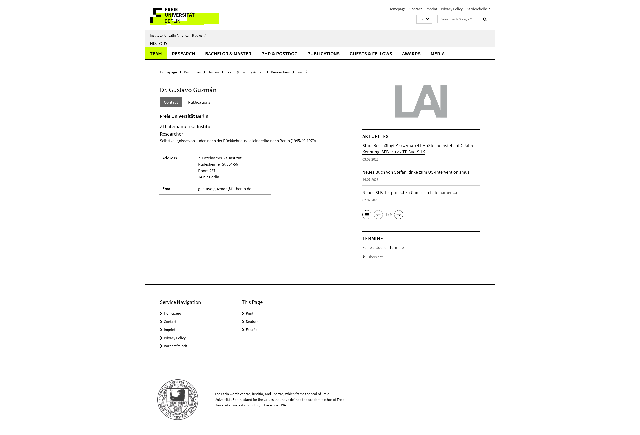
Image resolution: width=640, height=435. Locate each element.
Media (438, 53)
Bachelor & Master (228, 53)
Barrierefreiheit (478, 8)
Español (252, 329)
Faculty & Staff (253, 72)
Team (156, 53)
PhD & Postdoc (280, 53)
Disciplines (192, 72)
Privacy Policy (452, 8)
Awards (411, 53)
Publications (324, 53)
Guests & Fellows (371, 53)
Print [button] (250, 313)
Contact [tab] (171, 102)
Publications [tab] (199, 102)
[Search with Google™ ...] (485, 19)
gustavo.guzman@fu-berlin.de (224, 188)
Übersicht (375, 256)
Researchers (280, 72)
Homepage (397, 8)
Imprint (431, 8)
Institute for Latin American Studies (178, 35)
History (159, 43)
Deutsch (252, 321)
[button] (424, 19)
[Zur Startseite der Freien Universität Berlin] (187, 15)
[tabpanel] (252, 156)
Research (183, 53)
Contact (416, 8)
